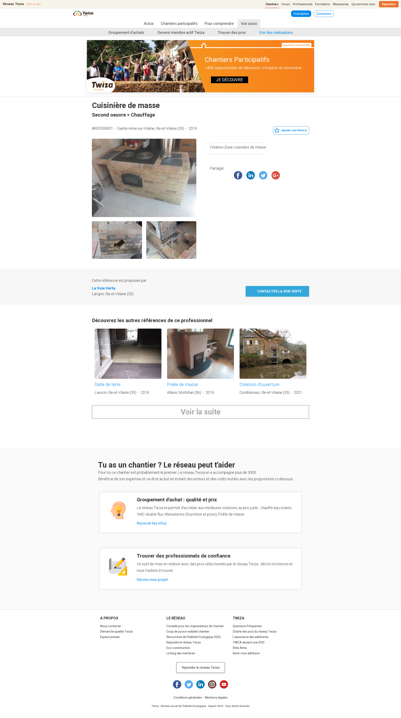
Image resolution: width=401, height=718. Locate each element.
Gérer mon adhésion (246, 653)
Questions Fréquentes (247, 626)
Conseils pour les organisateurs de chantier (195, 626)
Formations (322, 4)
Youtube (224, 684)
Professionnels (302, 4)
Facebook (238, 175)
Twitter (263, 175)
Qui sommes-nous (363, 4)
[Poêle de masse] (200, 354)
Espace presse (110, 637)
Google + (276, 175)
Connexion (323, 14)
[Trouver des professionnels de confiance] (118, 566)
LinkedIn (250, 175)
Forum (286, 4)
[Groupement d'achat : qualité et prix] (118, 510)
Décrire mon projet (152, 579)
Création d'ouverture (259, 384)
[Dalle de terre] (128, 354)
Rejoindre (389, 4)
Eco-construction (178, 647)
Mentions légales (216, 697)
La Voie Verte (103, 288)
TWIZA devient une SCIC (249, 642)
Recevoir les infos (152, 523)
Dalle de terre (108, 384)
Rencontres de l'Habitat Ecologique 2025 (193, 637)
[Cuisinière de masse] (144, 178)
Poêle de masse (182, 384)
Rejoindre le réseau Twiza (183, 642)
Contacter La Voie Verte (279, 291)
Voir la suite (201, 412)
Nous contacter (110, 626)
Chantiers (272, 4)
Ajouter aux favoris (294, 130)
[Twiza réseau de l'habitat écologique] (83, 13)
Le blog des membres (180, 653)
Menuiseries (341, 4)
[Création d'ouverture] (273, 354)
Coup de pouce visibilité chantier (187, 631)
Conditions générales (188, 697)
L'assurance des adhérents (250, 637)
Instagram (212, 684)
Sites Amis (240, 647)
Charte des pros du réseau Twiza (254, 631)
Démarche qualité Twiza (116, 631)
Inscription (301, 14)
